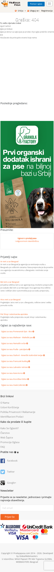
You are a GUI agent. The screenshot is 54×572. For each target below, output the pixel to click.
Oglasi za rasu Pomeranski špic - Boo (17, 331)
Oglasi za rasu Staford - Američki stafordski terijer (22, 355)
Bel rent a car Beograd (9, 282)
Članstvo (5, 433)
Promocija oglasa (9, 442)
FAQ (2, 446)
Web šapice (6, 437)
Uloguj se (34, 10)
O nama (4, 402)
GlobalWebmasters (28, 556)
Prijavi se (10, 516)
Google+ (11, 482)
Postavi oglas (36, 3)
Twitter (11, 471)
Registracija (47, 10)
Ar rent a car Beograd (9, 261)
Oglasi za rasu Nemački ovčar (13, 343)
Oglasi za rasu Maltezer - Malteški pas (17, 337)
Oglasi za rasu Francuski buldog (14, 361)
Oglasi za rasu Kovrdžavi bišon (14, 379)
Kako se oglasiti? (9, 428)
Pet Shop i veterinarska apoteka (14, 314)
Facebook (12, 460)
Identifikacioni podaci (11, 416)
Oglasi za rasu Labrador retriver (14, 367)
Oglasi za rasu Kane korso (12, 373)
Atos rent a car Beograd (10, 299)
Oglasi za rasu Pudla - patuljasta (15, 349)
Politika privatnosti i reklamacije (17, 412)
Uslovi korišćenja (9, 407)
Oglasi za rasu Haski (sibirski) (13, 385)
